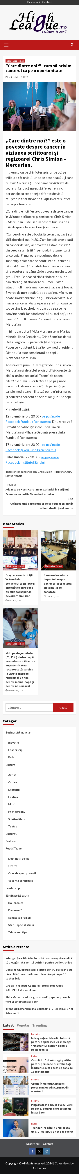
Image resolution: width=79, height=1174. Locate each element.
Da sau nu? (15, 910)
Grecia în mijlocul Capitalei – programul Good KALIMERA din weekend (34, 988)
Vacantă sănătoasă (20, 880)
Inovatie (13, 742)
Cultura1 (11, 833)
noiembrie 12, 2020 (18, 77)
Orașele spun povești (22, 873)
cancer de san (29, 471)
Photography (16, 811)
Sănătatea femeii (15, 61)
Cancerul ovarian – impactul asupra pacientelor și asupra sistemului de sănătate (58, 583)
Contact (47, 1)
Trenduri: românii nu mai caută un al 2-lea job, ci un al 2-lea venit (39, 1011)
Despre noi (33, 1)
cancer (16, 471)
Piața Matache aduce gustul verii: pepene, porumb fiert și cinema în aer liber (38, 999)
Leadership (15, 750)
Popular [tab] (23, 1025)
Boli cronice (16, 902)
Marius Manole (14, 475)
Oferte (12, 866)
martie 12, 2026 (52, 596)
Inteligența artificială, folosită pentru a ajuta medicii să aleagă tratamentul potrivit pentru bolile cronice (39, 960)
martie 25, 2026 (14, 600)
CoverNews (62, 1163)
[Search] (72, 45)
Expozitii (14, 789)
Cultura (10, 764)
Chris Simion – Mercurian (52, 471)
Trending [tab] (39, 1025)
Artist (12, 775)
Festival (13, 797)
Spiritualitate (17, 819)
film (69, 471)
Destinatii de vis (18, 858)
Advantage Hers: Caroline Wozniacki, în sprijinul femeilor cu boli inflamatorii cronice (37, 489)
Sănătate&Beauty (17, 895)
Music (12, 804)
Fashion (11, 841)
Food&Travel (14, 848)
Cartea (12, 782)
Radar (12, 757)
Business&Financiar (18, 732)
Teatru (12, 826)
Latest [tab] (8, 1025)
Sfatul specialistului (21, 925)
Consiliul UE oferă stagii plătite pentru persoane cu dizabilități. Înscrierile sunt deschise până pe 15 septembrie (39, 974)
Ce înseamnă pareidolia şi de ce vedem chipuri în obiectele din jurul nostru (41, 503)
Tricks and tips (17, 932)
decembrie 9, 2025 (15, 690)
